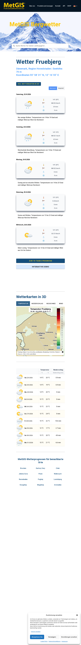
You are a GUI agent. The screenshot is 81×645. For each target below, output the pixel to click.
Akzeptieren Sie (37, 637)
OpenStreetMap (31, 352)
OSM (24, 354)
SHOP (69, 6)
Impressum (65, 641)
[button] (77, 615)
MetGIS (52, 352)
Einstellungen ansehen (69, 637)
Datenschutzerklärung (55, 641)
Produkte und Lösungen (45, 6)
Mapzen (20, 354)
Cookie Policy (44, 641)
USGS (28, 354)
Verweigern (52, 637)
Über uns (32, 6)
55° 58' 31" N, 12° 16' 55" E (44, 75)
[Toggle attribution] (62, 352)
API (64, 6)
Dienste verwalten (35, 631)
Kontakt (57, 6)
